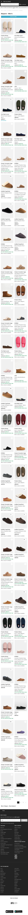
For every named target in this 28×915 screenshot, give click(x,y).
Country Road (3, 877)
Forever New (3, 885)
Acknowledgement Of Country (6, 829)
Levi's (2, 868)
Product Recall (17, 838)
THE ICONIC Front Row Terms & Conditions (6, 845)
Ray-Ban (16, 876)
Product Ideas (17, 837)
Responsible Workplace (19, 845)
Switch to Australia (18, 840)
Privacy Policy (3, 843)
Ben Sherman (3, 873)
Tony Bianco (17, 890)
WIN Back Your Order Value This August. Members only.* (14, 7)
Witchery (2, 887)
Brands (2, 830)
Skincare (2, 888)
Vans (1, 884)
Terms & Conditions (4, 841)
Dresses (16, 885)
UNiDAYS (2, 849)
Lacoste (2, 891)
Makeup (2, 871)
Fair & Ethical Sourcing (19, 851)
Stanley (2, 882)
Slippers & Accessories (12, 10)
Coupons (2, 840)
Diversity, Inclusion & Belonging (20, 846)
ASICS (16, 884)
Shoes (5, 10)
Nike (15, 871)
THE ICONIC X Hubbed (5, 852)
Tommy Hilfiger (17, 888)
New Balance (17, 870)
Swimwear (16, 873)
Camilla (2, 876)
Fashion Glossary (18, 835)
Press (2, 835)
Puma (16, 877)
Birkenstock (3, 874)
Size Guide (17, 832)
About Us (2, 827)
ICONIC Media (3, 832)
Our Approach (17, 843)
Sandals (16, 882)
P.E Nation (16, 891)
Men (2, 10)
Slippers (21, 10)
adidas (2, 870)
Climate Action (17, 852)
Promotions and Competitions (6, 838)
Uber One (2, 850)
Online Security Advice (5, 847)
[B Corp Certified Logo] (21, 857)
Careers (2, 837)
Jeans (16, 887)
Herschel (2, 890)
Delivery (16, 829)
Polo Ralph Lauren (18, 879)
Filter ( (13, 16)
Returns (16, 830)
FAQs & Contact (18, 827)
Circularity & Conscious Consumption (19, 849)
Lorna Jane (17, 868)
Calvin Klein (17, 874)
